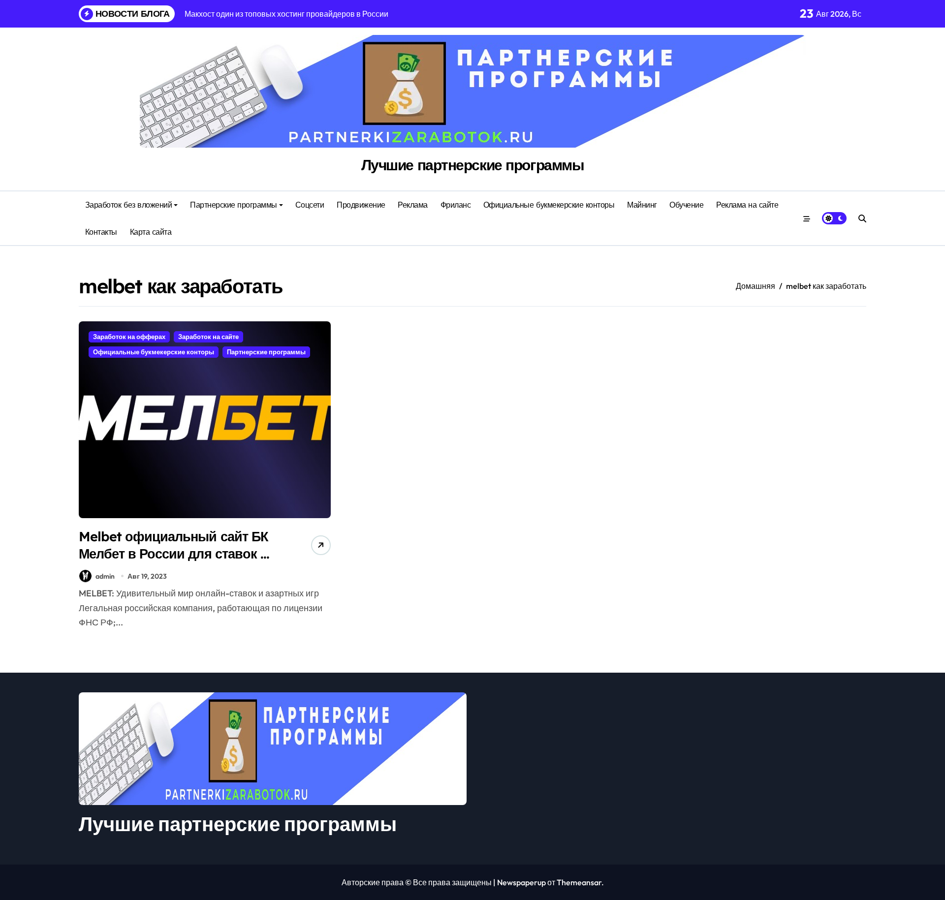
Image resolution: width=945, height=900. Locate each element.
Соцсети (309, 205)
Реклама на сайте (747, 205)
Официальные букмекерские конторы (549, 205)
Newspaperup (521, 882)
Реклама (413, 205)
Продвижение (361, 205)
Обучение (686, 205)
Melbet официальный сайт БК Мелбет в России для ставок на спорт (177, 553)
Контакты (101, 232)
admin (105, 576)
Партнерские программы (233, 205)
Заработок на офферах (129, 337)
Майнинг (642, 205)
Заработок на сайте (208, 337)
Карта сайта (151, 232)
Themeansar (579, 882)
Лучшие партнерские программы (472, 164)
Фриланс (456, 205)
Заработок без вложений (128, 205)
